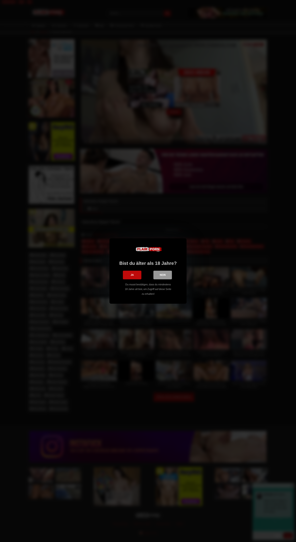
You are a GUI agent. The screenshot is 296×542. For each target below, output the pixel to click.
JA (132, 275)
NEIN (163, 275)
